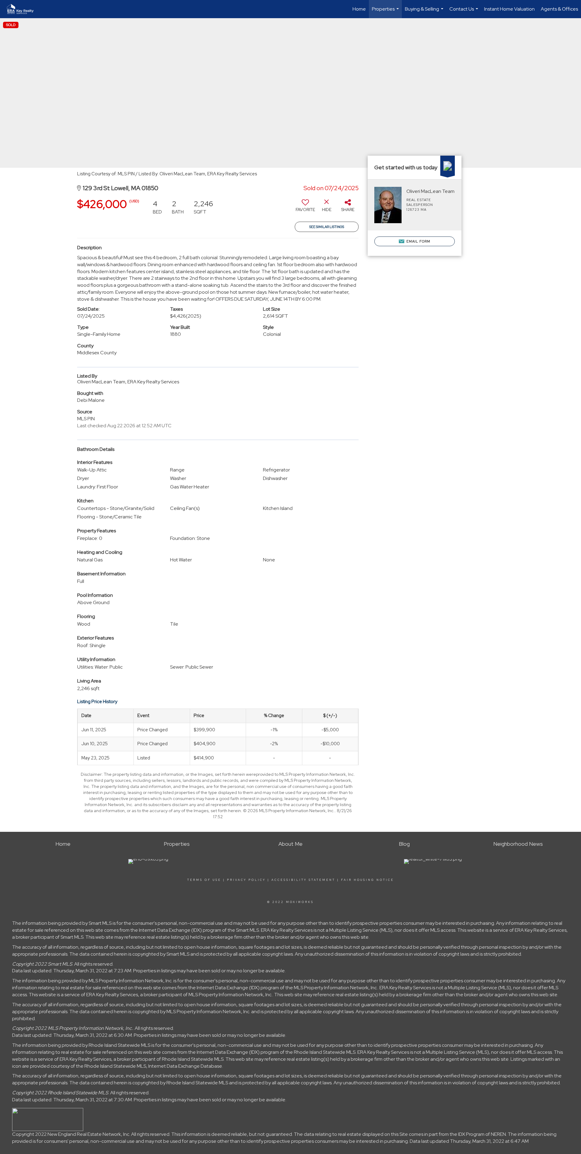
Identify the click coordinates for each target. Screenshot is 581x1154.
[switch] (305, 208)
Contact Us (464, 12)
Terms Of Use (204, 880)
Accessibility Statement (303, 880)
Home (359, 9)
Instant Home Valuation (509, 9)
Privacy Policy (246, 880)
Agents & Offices (559, 9)
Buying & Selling (425, 12)
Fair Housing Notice (367, 880)
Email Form (417, 241)
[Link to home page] (23, 9)
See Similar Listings (326, 227)
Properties (386, 12)
